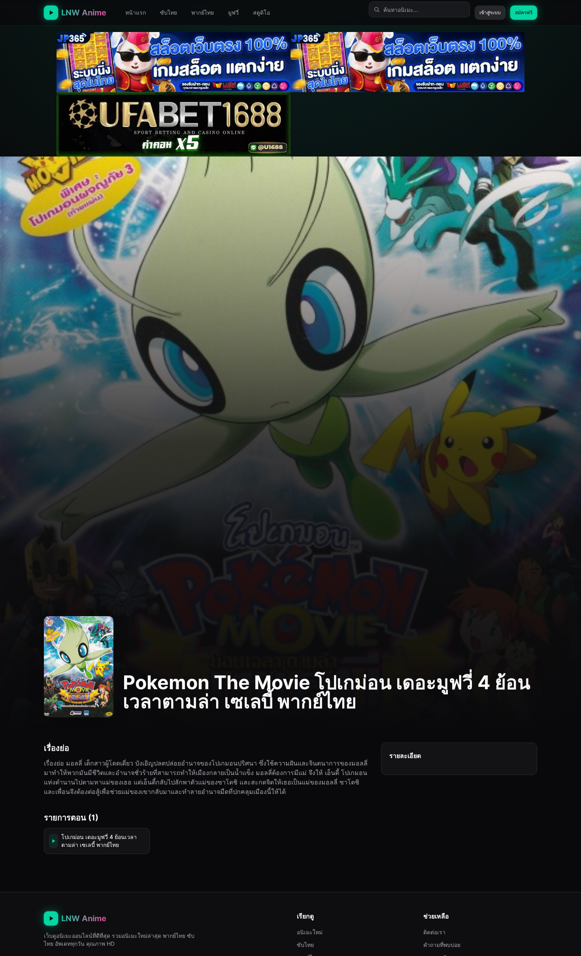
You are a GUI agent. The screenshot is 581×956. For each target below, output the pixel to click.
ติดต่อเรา (434, 932)
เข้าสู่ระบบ (490, 12)
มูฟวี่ (233, 12)
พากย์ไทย (202, 12)
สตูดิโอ (261, 12)
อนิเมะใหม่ (310, 932)
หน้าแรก (135, 12)
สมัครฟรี (523, 12)
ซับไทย (168, 12)
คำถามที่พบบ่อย (441, 944)
